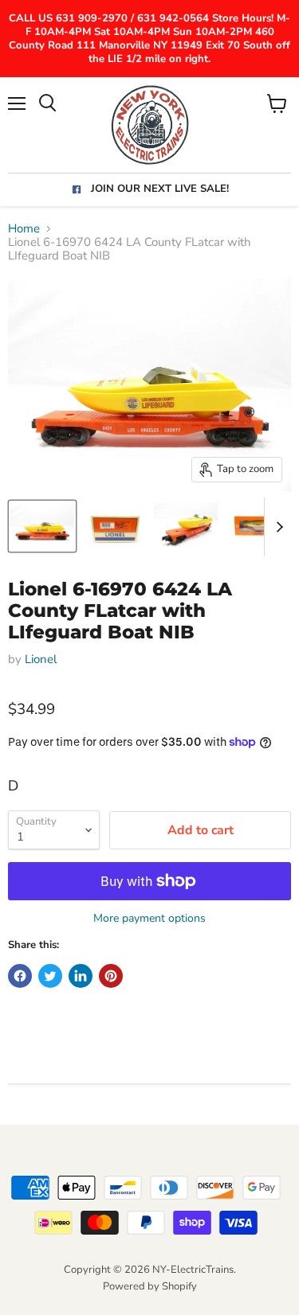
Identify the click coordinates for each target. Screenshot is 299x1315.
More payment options (149, 918)
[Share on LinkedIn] (80, 976)
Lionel (41, 659)
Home (24, 229)
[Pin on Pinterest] (111, 976)
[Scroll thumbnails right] (276, 527)
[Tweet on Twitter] (50, 976)
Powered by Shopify (150, 1286)
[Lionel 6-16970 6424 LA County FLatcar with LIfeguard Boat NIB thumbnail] (42, 526)
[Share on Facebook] (20, 976)
